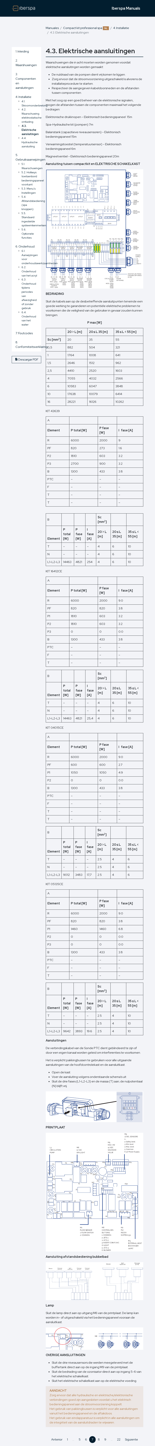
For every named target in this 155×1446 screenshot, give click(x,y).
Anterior (56, 1439)
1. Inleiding (22, 51)
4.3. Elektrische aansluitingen (30, 130)
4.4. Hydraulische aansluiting (30, 142)
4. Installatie (121, 28)
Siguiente (131, 1439)
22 (118, 1439)
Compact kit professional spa (85, 28)
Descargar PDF (28, 360)
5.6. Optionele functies (28, 233)
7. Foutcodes (24, 333)
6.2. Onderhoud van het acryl (29, 271)
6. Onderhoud (25, 246)
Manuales (52, 28)
